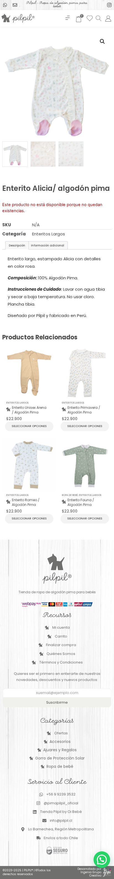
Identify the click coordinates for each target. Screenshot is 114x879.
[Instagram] (109, 4)
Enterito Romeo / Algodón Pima (26, 502)
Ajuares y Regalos (60, 750)
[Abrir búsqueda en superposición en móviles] (98, 18)
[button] (67, 18)
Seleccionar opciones (29, 426)
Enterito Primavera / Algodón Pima (84, 410)
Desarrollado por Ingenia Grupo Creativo (89, 872)
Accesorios (60, 741)
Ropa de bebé (70, 495)
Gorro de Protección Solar (60, 758)
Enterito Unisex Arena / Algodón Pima (29, 410)
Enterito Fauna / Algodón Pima (81, 502)
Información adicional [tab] (47, 245)
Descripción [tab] (17, 245)
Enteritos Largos (48, 234)
